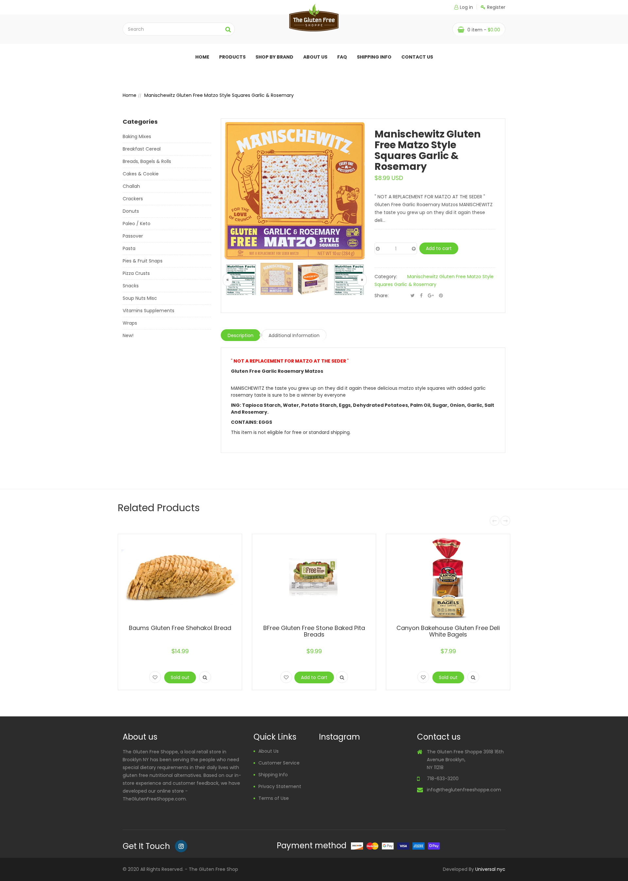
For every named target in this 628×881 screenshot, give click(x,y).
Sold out (180, 677)
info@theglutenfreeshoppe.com (464, 789)
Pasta (129, 248)
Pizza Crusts (136, 273)
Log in (466, 7)
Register (496, 7)
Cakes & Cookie (141, 174)
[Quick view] (205, 677)
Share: (382, 295)
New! (128, 335)
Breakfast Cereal (142, 149)
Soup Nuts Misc (140, 298)
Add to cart (439, 248)
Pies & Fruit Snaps (143, 261)
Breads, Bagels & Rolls (147, 161)
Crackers (133, 198)
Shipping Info (374, 57)
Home (202, 57)
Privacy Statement (279, 786)
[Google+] (431, 295)
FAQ (342, 57)
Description (240, 335)
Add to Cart (314, 677)
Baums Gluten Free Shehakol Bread (180, 628)
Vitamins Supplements (148, 310)
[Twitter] (412, 295)
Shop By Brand (274, 57)
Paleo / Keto (136, 223)
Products (232, 57)
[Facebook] (421, 295)
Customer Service (279, 763)
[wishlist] (155, 677)
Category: (386, 276)
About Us (268, 751)
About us (315, 57)
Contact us (417, 57)
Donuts (131, 211)
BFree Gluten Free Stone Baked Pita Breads (314, 631)
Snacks (131, 285)
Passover (133, 236)
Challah (131, 186)
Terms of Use (273, 798)
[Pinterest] (441, 295)
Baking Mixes (137, 136)
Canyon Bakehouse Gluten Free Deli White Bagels (448, 631)
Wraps (130, 323)
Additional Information (294, 335)
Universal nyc (490, 869)
